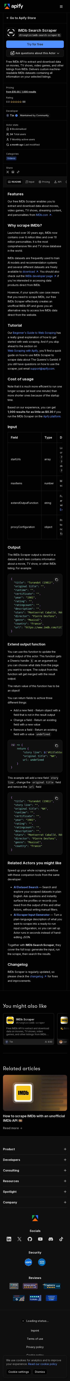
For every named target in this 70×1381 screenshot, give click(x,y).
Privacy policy (35, 1347)
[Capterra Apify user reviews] (51, 1286)
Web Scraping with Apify (23, 350)
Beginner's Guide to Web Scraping (34, 332)
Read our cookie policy (42, 1364)
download (29, 271)
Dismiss (40, 1371)
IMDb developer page (39, 276)
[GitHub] (30, 1239)
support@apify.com (42, 368)
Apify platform (51, 416)
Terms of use (35, 1338)
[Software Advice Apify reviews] (30, 1286)
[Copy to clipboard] (56, 579)
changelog (36, 976)
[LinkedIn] (9, 1239)
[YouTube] (40, 1239)
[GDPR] (28, 1262)
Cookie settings (18, 1371)
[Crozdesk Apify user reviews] (51, 1298)
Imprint (35, 1330)
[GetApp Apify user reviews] (14, 1286)
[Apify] (13, 6)
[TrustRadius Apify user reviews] (35, 1298)
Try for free (35, 44)
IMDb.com (42, 214)
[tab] (14, 182)
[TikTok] (61, 1239)
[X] (19, 1239)
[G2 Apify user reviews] (19, 1298)
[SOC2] (41, 1262)
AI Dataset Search (26, 887)
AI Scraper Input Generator (32, 914)
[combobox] (35, 53)
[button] (35, 1149)
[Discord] (51, 1239)
